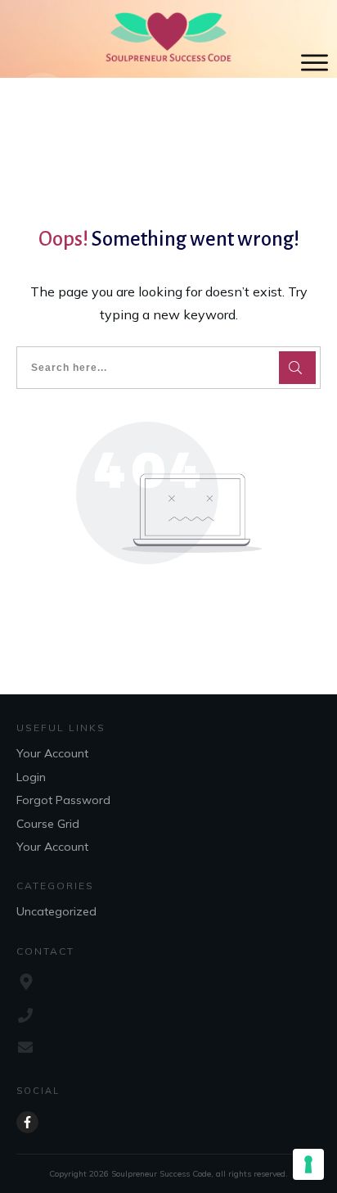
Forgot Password (63, 800)
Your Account (52, 753)
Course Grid (47, 823)
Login (31, 777)
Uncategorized (56, 911)
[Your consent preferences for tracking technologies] (308, 1164)
